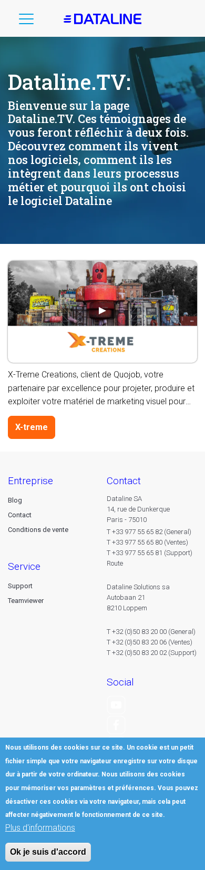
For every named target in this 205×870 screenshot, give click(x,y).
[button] (26, 21)
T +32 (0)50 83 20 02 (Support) (152, 653)
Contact (20, 515)
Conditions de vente (38, 530)
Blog (15, 500)
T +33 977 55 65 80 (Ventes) (147, 542)
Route (115, 563)
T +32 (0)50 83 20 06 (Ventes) (149, 642)
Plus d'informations (40, 828)
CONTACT (124, 481)
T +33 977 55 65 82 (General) (149, 532)
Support (20, 586)
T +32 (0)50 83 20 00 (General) (151, 632)
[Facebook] (116, 725)
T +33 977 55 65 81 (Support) (149, 553)
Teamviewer (26, 601)
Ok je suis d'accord (48, 851)
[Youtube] (116, 704)
